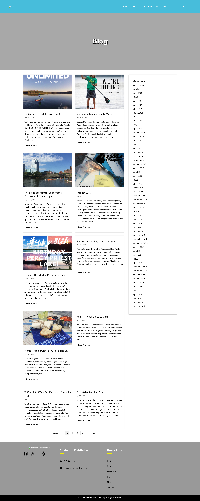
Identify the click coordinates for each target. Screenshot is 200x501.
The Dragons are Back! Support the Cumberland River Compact (43, 194)
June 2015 (137, 215)
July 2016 (137, 172)
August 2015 (138, 207)
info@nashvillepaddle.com (75, 468)
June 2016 (137, 176)
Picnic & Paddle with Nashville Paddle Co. (46, 351)
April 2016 (137, 183)
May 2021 (137, 97)
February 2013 (139, 302)
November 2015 (140, 199)
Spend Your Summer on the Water (95, 114)
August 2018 (138, 116)
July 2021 (137, 89)
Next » (94, 433)
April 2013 (137, 294)
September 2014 (140, 243)
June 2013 (137, 286)
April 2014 (137, 262)
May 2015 (137, 219)
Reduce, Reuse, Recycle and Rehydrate (97, 241)
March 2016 (138, 187)
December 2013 (140, 266)
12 (87, 433)
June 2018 (137, 120)
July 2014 (137, 251)
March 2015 (138, 227)
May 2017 (137, 144)
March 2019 (138, 112)
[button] (25, 453)
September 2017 (140, 132)
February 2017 (139, 152)
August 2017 (138, 136)
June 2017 (137, 140)
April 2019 (137, 108)
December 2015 (140, 195)
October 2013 (139, 274)
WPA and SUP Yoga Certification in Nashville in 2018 (47, 394)
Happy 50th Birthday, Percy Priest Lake (44, 275)
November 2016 (140, 160)
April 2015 (137, 223)
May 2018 (137, 124)
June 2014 (137, 255)
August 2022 (138, 85)
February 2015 (139, 231)
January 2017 (139, 156)
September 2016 (140, 164)
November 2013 (140, 270)
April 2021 (137, 101)
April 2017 (137, 148)
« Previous (54, 433)
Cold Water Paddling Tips (90, 392)
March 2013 (138, 298)
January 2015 (139, 235)
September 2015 (140, 203)
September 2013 (140, 278)
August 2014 (138, 247)
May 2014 (137, 258)
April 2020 (137, 104)
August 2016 (138, 168)
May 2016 (137, 179)
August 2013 (138, 282)
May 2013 (137, 290)
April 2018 (137, 128)
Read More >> (32, 145)
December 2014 (140, 239)
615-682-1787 (70, 461)
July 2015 (137, 211)
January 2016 (139, 191)
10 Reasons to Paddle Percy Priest (42, 114)
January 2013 (139, 306)
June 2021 (137, 93)
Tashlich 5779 (84, 193)
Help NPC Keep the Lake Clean (93, 317)
